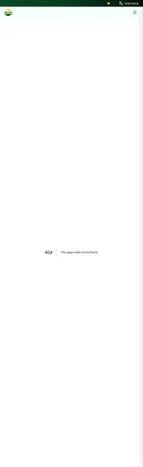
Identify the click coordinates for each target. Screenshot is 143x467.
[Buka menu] (135, 12)
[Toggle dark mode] (109, 3)
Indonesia (132, 3)
